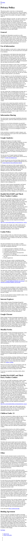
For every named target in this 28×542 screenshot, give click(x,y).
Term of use (6, 533)
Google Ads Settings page (11, 157)
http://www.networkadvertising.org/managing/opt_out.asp (14, 222)
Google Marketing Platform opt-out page (15, 281)
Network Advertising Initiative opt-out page (10, 282)
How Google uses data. (14, 508)
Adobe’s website (9, 362)
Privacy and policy (7, 535)
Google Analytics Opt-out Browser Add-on (12, 162)
